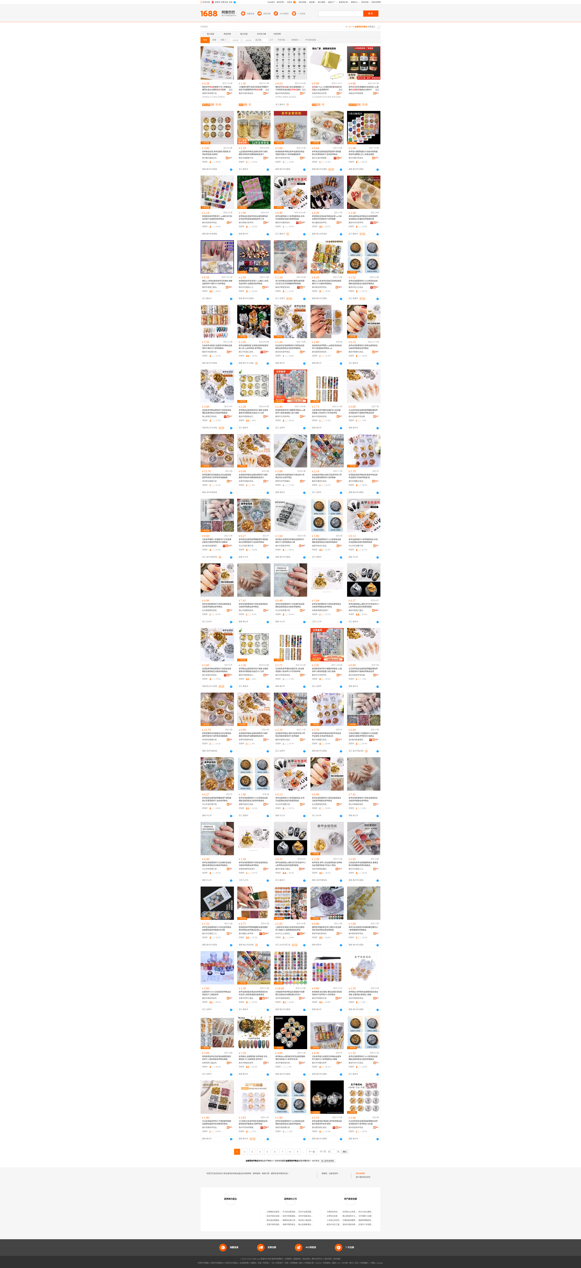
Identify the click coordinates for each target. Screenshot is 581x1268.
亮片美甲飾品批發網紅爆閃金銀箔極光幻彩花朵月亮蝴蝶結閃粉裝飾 (289, 282)
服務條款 (297, 1259)
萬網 (334, 1263)
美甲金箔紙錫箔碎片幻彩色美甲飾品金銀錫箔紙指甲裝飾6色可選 (216, 928)
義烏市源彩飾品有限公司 (247, 93)
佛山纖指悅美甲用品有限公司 (320, 223)
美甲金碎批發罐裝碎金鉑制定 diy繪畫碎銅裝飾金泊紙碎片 (364, 88)
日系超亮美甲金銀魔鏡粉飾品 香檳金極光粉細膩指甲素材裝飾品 (363, 864)
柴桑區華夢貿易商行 (320, 610)
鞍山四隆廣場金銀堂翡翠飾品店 (311, 1224)
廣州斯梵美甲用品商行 (357, 934)
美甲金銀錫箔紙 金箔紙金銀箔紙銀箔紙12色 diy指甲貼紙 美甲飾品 (253, 347)
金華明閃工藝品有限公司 (210, 1063)
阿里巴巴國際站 (216, 1263)
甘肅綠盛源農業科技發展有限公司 (356, 1220)
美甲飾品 (205, 97)
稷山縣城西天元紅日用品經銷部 (355, 1216)
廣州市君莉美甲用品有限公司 (283, 158)
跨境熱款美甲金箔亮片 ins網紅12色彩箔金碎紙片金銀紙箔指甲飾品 (254, 282)
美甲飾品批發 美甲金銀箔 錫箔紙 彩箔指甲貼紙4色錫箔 (216, 153)
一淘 (272, 1263)
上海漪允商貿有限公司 (336, 1220)
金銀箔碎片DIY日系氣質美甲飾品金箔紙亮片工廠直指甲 (216, 993)
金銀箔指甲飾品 (335, 1173)
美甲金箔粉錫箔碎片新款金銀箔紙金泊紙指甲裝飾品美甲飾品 (363, 347)
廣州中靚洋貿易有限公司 (357, 158)
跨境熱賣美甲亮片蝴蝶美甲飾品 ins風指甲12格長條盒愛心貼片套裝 (290, 411)
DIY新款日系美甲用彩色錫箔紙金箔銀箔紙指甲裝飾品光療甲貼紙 (253, 1122)
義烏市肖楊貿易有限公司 (283, 223)
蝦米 (301, 1263)
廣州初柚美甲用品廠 (357, 417)
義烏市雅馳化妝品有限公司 (357, 352)
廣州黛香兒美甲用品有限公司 (247, 223)
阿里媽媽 (293, 1263)
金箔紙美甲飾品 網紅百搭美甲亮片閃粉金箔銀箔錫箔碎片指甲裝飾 (326, 476)
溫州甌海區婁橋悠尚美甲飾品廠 (210, 546)
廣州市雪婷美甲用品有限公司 (283, 546)
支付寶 (345, 1263)
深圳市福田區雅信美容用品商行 (283, 998)
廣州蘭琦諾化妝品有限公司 (320, 1127)
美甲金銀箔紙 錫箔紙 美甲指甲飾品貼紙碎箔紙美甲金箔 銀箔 (327, 1122)
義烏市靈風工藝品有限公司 (210, 287)
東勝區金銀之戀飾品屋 (291, 1220)
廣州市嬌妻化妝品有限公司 (357, 481)
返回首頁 (315, 1161)
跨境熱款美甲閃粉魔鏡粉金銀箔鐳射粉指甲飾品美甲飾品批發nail (253, 928)
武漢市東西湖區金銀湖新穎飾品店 (280, 1224)
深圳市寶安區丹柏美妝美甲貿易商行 (283, 1063)
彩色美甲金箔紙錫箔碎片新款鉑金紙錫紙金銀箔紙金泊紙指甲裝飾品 (289, 347)
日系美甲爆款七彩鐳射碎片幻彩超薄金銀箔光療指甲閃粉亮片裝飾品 (216, 540)
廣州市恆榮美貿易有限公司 (320, 417)
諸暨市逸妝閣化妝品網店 (283, 1127)
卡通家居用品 (332, 1212)
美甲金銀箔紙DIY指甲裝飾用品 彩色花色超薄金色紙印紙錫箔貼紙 (290, 217)
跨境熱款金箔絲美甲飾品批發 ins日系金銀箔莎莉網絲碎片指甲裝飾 (327, 217)
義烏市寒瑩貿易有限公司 (283, 287)
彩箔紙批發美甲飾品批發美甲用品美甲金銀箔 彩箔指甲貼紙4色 (363, 476)
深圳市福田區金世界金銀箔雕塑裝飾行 (313, 1216)
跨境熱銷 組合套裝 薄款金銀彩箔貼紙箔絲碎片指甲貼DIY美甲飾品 (327, 993)
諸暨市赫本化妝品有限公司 (320, 546)
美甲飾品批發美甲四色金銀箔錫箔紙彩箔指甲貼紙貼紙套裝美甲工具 (253, 217)
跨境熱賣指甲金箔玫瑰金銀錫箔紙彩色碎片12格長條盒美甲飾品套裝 (216, 1057)
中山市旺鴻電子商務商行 (357, 546)
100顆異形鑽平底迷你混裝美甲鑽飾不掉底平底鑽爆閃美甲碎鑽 (254, 88)
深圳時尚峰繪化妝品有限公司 (210, 481)
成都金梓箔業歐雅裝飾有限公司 (357, 93)
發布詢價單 (360, 1173)
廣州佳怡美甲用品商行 (283, 352)
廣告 (231, 90)
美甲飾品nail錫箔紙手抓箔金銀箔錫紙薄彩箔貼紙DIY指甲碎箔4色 (290, 1057)
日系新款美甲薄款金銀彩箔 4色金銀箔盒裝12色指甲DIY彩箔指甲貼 (326, 411)
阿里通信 (326, 1263)
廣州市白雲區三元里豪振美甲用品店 (247, 287)
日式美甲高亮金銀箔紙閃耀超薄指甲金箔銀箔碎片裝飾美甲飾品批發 (363, 411)
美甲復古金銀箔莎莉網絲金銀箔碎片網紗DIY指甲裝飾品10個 (289, 540)
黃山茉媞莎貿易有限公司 (210, 417)
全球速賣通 (244, 1263)
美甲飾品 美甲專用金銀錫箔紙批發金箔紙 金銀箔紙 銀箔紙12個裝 (363, 993)
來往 (351, 1263)
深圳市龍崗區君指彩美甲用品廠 (357, 998)
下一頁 (312, 1152)
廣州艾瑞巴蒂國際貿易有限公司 (320, 158)
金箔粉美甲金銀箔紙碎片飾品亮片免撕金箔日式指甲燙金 (289, 476)
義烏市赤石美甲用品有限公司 (357, 223)
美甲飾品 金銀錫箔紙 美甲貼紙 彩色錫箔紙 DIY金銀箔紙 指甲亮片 (253, 1057)
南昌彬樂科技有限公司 (320, 93)
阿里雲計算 (309, 1263)
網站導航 (337, 1259)
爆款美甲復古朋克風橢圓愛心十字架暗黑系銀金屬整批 (289, 88)
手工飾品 (213, 97)
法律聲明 (288, 1259)
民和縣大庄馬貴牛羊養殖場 (353, 1212)
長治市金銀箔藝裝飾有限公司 (310, 1212)
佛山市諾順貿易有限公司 (247, 610)
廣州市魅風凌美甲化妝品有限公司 (247, 1063)
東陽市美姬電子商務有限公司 (210, 93)
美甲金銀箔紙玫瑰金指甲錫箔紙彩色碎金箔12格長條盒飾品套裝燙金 (253, 993)
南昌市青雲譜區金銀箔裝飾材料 (295, 1216)
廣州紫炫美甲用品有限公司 (320, 287)
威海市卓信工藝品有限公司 (337, 1224)
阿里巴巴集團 (203, 1263)
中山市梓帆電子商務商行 (283, 610)
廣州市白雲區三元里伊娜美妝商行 (210, 934)
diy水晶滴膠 (317, 97)
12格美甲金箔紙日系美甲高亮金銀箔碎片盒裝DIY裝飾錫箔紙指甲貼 (289, 928)
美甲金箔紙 (336, 97)
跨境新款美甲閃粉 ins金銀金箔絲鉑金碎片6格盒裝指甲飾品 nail (327, 347)
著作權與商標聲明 (275, 1259)
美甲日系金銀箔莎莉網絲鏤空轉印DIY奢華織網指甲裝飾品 (363, 928)
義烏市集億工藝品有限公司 (357, 610)
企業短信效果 (332, 1216)
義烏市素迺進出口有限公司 (247, 417)
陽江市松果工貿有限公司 (247, 352)
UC (339, 1263)
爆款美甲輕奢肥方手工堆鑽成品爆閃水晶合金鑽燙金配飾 (216, 88)
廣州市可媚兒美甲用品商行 (320, 1063)
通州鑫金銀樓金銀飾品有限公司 (279, 1220)
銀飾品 (286, 97)
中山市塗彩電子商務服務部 (247, 546)
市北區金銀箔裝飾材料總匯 (293, 1212)
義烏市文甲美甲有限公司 (283, 417)
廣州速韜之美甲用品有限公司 (247, 934)
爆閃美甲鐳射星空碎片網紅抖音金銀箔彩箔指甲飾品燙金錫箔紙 (326, 928)
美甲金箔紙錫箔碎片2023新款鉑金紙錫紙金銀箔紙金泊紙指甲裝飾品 (363, 1057)
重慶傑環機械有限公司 (367, 1220)
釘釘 (356, 1263)
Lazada (380, 1263)
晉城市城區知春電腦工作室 (353, 1224)
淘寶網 (253, 1263)
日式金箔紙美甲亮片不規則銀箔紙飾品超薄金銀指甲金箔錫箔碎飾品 (216, 1122)
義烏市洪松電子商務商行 (210, 352)
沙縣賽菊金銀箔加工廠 (276, 1212)
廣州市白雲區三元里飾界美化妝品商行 (357, 869)
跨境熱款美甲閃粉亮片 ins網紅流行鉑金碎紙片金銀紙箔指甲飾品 (217, 217)
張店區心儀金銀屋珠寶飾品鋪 (310, 1220)
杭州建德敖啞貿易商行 (210, 610)
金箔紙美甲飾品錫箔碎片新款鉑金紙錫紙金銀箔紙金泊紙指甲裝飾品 (216, 411)
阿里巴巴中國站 (231, 1263)
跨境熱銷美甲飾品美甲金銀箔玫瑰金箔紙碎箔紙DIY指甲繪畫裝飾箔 (289, 153)
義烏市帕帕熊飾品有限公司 (283, 93)
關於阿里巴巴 (317, 1259)
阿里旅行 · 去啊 (282, 1263)
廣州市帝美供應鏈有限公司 (247, 1127)
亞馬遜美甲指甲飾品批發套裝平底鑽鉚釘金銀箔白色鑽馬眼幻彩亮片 (289, 993)
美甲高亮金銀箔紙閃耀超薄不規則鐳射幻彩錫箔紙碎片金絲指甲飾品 (253, 540)
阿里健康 (364, 1263)
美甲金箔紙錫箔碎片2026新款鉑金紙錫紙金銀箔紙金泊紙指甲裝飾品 (363, 282)
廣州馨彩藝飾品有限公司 (210, 158)
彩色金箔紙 (326, 97)
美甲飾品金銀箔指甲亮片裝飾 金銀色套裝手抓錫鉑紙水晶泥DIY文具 (253, 411)
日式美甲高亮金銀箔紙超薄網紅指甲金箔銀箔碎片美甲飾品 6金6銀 (363, 1122)
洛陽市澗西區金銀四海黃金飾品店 (296, 1224)
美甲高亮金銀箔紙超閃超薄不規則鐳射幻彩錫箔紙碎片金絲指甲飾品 (326, 153)
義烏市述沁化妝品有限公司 (357, 287)
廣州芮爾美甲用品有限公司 (210, 1127)
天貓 (259, 1263)
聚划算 (266, 1263)
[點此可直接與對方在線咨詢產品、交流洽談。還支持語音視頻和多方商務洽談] (231, 169)
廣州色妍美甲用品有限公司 (210, 223)
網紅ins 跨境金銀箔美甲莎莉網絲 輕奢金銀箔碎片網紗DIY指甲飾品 (217, 282)
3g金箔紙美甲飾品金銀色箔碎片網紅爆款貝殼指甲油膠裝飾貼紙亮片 (253, 153)
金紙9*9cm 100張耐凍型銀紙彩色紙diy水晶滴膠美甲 (327, 88)
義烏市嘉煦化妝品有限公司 (320, 481)
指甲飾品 (221, 97)
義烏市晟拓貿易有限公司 (210, 998)
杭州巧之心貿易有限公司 (283, 934)
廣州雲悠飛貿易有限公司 (320, 352)
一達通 (372, 1263)
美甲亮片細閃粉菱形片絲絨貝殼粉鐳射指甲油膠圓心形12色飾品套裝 (363, 153)
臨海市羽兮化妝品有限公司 (357, 1063)
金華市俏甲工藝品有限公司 (247, 998)
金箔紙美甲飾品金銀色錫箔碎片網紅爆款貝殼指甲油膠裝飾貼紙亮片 (253, 476)
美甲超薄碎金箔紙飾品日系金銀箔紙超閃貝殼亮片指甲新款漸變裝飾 (216, 476)
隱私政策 (306, 1259)
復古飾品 (292, 97)
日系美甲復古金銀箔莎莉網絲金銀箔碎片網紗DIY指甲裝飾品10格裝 (326, 1057)
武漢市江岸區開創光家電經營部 (371, 1224)
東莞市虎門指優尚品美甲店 (283, 481)
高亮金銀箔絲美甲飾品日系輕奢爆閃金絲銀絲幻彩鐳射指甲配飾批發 (363, 217)
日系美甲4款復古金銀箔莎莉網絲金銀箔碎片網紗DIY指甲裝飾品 (217, 347)
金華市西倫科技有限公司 (247, 481)
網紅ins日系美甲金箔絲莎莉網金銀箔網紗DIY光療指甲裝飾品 (326, 282)
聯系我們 (328, 1259)
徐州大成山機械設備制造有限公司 (372, 1212)
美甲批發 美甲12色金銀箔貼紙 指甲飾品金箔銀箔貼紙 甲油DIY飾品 (327, 864)
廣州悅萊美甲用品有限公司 (357, 1127)
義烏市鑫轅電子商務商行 (247, 158)
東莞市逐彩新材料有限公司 (320, 934)
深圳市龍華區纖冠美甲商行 (320, 869)
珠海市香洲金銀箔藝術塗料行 (278, 1216)
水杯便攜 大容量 (365, 1216)
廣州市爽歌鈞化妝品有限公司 (320, 998)
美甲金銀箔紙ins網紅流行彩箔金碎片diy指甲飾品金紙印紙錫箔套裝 (364, 605)
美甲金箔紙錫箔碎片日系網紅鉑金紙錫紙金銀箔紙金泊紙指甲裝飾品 (289, 605)
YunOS (318, 1263)
